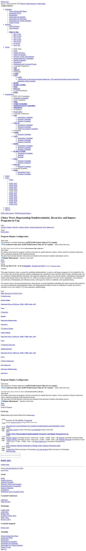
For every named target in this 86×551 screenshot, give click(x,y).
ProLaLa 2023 (5, 519)
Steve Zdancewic (48, 227)
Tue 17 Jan (17, 38)
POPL (15, 51)
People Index (17, 112)
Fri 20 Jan (16, 43)
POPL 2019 (13, 198)
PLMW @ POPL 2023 (8, 516)
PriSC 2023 (5, 517)
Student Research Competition (23, 58)
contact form (5, 464)
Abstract (3, 269)
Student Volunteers (19, 60)
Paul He (15, 227)
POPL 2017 (13, 202)
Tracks (7, 47)
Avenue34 (26, 266)
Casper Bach (10, 449)
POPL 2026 (13, 185)
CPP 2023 (4, 500)
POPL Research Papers (23, 213)
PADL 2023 (5, 528)
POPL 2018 (13, 200)
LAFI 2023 (4, 512)
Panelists (20, 157)
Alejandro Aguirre (12, 430)
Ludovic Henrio (24, 227)
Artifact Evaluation (19, 55)
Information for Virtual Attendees (20, 21)
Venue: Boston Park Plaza (17, 11)
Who (2, 225)
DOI (2, 291)
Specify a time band (26, 258)
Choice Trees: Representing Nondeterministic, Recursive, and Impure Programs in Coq (37, 434)
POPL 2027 (13, 183)
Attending (8, 9)
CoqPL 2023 (5, 510)
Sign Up (3, 549)
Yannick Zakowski (36, 227)
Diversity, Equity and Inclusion (23, 56)
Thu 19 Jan (17, 41)
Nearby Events (14, 22)
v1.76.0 (20, 468)
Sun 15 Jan (17, 34)
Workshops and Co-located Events (24, 64)
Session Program (6, 407)
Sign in (7, 208)
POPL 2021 (13, 195)
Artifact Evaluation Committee (28, 129)
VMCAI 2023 (5, 502)
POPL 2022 (13, 193)
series (11, 213)
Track (3, 230)
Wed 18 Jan (17, 39)
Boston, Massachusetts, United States (33, 4)
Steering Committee (24, 121)
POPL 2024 (13, 189)
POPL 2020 (13, 197)
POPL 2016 (13, 204)
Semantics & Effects (38, 266)
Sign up (7, 210)
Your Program (14, 28)
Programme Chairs (24, 172)
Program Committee (24, 119)
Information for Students (17, 17)
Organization (9, 94)
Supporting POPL (15, 13)
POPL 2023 (5, 213)
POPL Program (14, 26)
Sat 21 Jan (16, 45)
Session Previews (19, 53)
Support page (4, 470)
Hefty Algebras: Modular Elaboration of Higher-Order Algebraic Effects (33, 446)
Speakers (21, 155)
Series (11, 180)
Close (3, 262)
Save (2, 260)
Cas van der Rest (42, 449)
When (3, 264)
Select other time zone (62, 244)
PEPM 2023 (5, 514)
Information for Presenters (17, 19)
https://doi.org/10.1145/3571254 (11, 293)
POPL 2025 (13, 187)
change (33, 415)
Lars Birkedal (35, 430)
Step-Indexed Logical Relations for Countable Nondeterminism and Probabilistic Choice (35, 426)
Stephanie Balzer (56, 266)
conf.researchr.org (11, 468)
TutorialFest (17, 62)
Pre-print (12, 451)
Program (8, 24)
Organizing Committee (21, 98)
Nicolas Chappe (6, 227)
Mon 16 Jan (17, 36)
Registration (13, 15)
